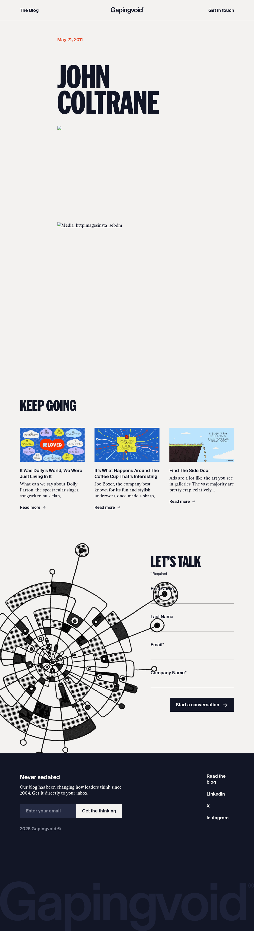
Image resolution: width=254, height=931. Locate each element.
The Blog (29, 10)
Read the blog (216, 779)
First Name (162, 588)
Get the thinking (99, 810)
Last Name (162, 616)
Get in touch (221, 10)
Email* (157, 644)
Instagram (217, 817)
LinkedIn (216, 794)
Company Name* (169, 672)
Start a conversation (197, 704)
